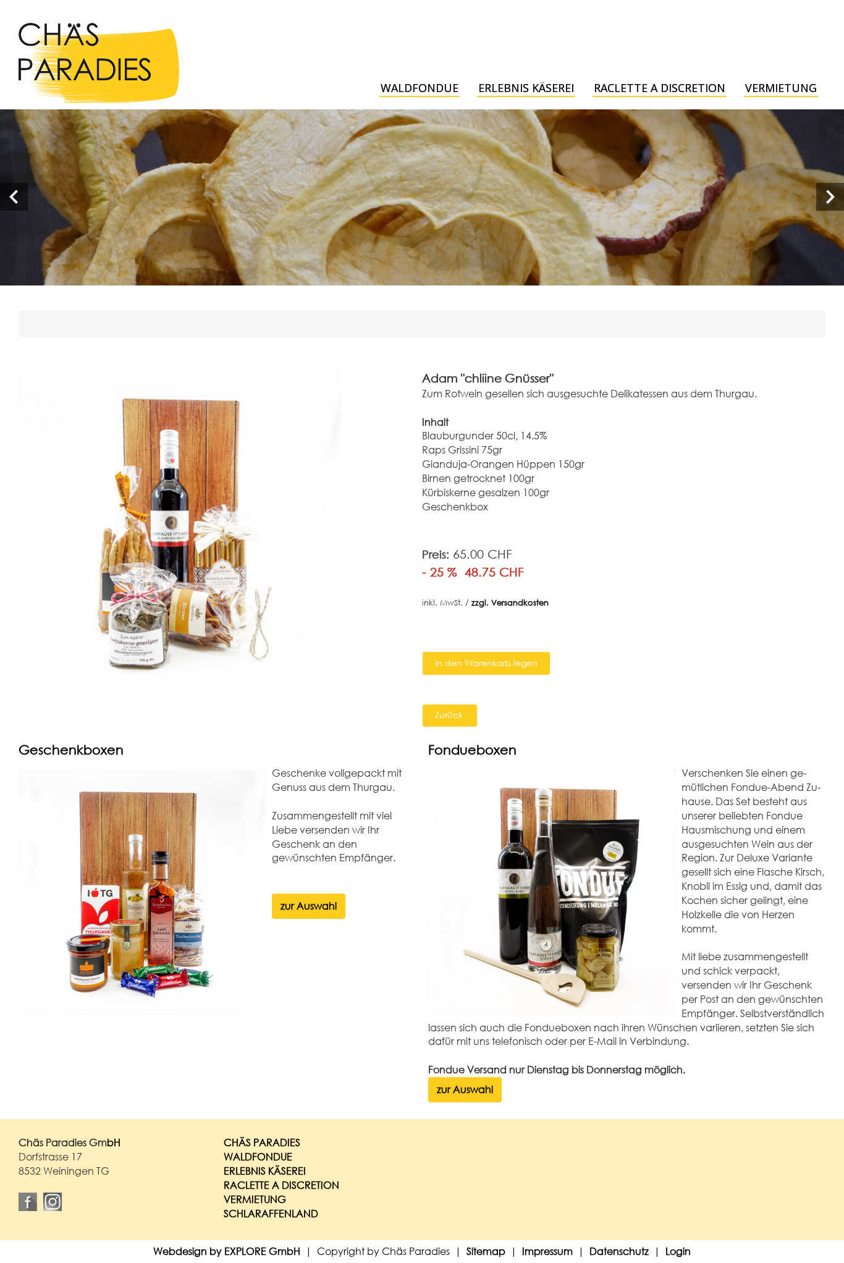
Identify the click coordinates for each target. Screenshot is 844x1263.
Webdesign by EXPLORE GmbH (226, 1250)
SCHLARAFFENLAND (271, 1213)
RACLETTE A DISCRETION (281, 1184)
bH (113, 1142)
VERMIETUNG (255, 1199)
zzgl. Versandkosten (510, 603)
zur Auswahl (309, 905)
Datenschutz (619, 1250)
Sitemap (485, 1250)
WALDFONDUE (258, 1156)
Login (678, 1250)
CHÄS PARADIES (262, 1142)
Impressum (547, 1250)
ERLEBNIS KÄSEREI (265, 1170)
